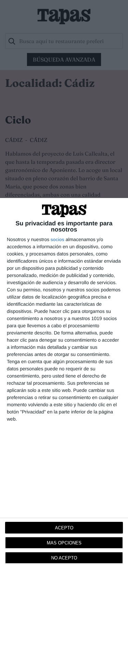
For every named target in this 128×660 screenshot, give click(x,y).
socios (57, 239)
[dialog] (64, 429)
